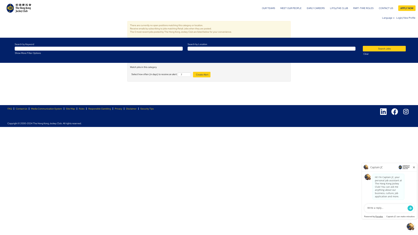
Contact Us (21, 108)
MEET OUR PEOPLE (291, 8)
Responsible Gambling (99, 108)
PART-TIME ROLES (363, 8)
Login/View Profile (405, 17)
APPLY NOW (406, 8)
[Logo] (18, 8)
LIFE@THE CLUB (339, 8)
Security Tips (147, 108)
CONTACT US (386, 8)
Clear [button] (366, 53)
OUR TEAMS (268, 8)
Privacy (118, 108)
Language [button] (387, 17)
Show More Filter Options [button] (28, 53)
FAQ (10, 108)
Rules (81, 108)
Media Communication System (46, 108)
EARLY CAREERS (316, 8)
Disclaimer (131, 108)
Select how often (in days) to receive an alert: (154, 74)
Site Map (70, 108)
